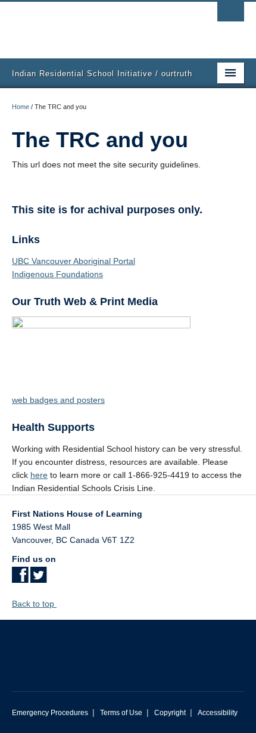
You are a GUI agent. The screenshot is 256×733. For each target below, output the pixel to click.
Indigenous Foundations (57, 274)
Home (20, 106)
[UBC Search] (230, 15)
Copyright (170, 713)
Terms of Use (121, 713)
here (39, 475)
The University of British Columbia (93, 24)
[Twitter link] (38, 578)
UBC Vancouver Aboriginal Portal (73, 261)
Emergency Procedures (50, 713)
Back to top (34, 603)
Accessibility (218, 713)
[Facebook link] (20, 578)
